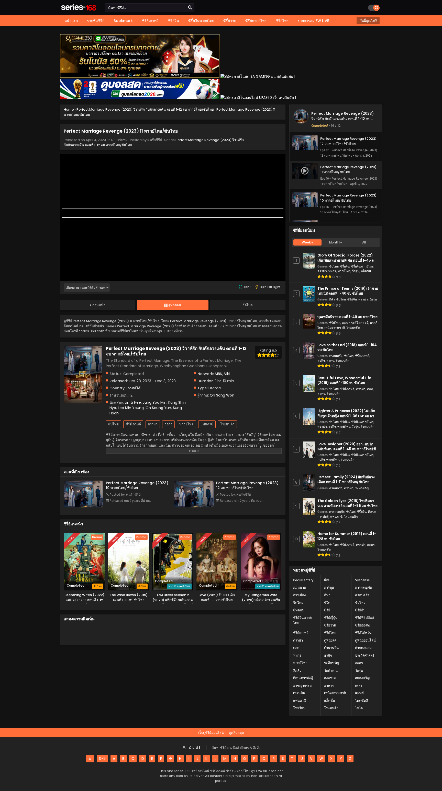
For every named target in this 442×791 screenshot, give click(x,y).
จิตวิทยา (299, 602)
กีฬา (332, 299)
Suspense (362, 580)
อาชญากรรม (302, 686)
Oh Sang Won (222, 395)
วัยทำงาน (331, 670)
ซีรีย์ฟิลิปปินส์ (364, 618)
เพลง (358, 686)
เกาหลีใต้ (133, 388)
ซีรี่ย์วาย (330, 625)
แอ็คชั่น (366, 271)
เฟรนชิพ (299, 693)
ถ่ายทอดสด (363, 648)
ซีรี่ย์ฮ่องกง (362, 625)
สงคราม (330, 678)
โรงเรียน (299, 708)
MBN (218, 373)
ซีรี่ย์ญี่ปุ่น (330, 618)
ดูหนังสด (330, 640)
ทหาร (332, 271)
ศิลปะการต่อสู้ (303, 678)
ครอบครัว (335, 356)
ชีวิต (327, 602)
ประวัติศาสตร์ (358, 323)
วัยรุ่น (355, 271)
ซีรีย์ (327, 610)
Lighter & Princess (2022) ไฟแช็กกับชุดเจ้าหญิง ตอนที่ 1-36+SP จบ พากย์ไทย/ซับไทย (347, 416)
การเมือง (299, 595)
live (326, 580)
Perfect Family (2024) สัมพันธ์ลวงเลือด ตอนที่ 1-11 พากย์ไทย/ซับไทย (346, 479)
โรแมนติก (227, 424)
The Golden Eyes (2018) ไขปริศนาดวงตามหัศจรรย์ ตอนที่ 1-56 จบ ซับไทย (347, 503)
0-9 (102, 758)
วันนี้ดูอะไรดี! (368, 20)
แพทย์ (359, 693)
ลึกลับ (297, 670)
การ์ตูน (329, 587)
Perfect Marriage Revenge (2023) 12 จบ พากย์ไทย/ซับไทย (247, 485)
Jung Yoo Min (155, 402)
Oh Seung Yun (158, 407)
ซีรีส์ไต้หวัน (363, 633)
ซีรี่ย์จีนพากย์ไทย (362, 266)
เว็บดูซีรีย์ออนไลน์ (211, 732)
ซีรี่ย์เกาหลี (133, 424)
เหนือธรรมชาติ (334, 327)
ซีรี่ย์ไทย (334, 323)
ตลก (345, 323)
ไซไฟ (359, 708)
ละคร (330, 361)
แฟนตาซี (207, 424)
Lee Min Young (131, 407)
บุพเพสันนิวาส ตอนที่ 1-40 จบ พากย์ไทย (347, 317)
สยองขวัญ (362, 678)
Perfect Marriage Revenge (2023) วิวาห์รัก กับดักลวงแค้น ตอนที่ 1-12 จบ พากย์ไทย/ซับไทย (342, 119)
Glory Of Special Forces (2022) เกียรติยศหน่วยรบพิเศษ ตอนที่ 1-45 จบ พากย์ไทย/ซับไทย (346, 260)
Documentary (303, 580)
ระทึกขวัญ (362, 488)
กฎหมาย (299, 587)
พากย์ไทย (186, 424)
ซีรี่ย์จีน (345, 266)
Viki (227, 373)
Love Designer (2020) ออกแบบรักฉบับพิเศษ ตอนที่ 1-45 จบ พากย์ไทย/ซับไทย (347, 449)
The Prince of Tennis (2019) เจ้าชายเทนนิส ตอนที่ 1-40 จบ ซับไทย (347, 291)
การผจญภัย (337, 512)
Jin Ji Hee (133, 402)
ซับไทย (113, 424)
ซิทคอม (298, 610)
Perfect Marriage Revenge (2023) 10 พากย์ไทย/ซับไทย (137, 485)
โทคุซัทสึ (361, 701)
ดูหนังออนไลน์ (365, 640)
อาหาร (329, 686)
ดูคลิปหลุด (236, 732)
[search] (190, 7)
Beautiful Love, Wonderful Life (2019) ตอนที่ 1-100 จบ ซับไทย (344, 380)
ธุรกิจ (168, 424)
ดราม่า (153, 424)
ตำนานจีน (331, 648)
